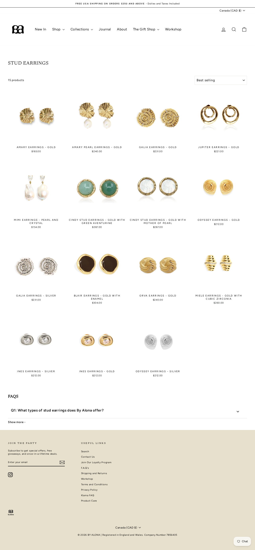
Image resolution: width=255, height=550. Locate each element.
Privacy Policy (89, 489)
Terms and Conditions (94, 484)
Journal (105, 29)
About (122, 29)
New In (40, 29)
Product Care (89, 500)
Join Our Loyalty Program (96, 462)
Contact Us (88, 456)
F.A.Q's (85, 468)
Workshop (173, 29)
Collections (80, 29)
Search (85, 451)
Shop (57, 29)
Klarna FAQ (87, 495)
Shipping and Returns (94, 473)
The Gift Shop (144, 29)
